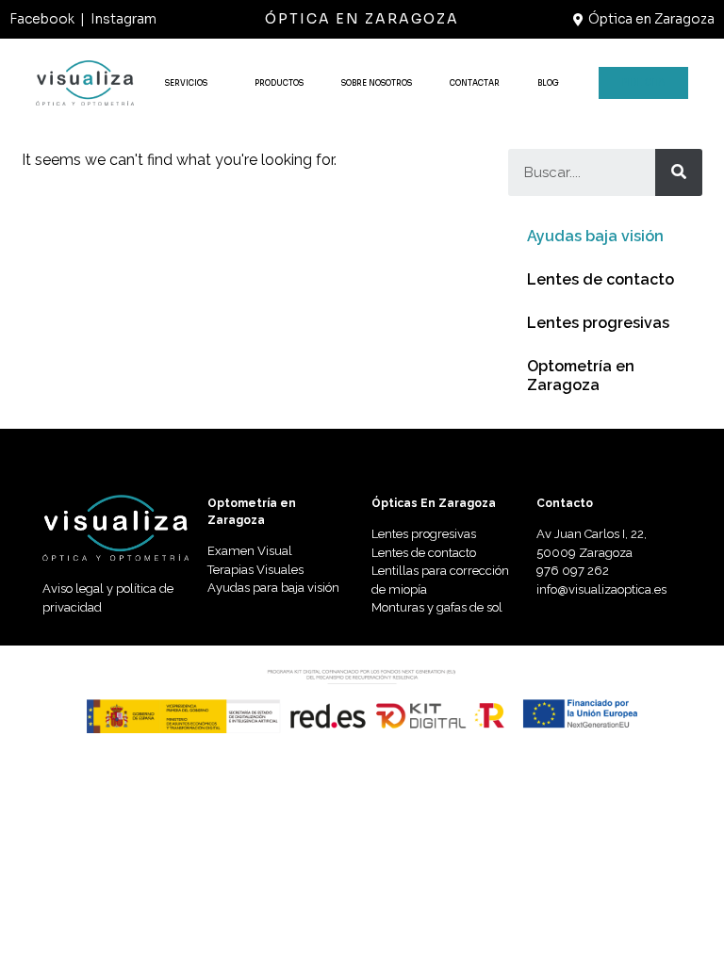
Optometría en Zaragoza (580, 375)
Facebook (41, 18)
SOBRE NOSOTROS (376, 83)
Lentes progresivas (598, 323)
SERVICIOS (186, 83)
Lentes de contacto (600, 279)
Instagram (123, 18)
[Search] (678, 172)
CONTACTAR (475, 83)
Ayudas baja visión (595, 236)
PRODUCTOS (279, 83)
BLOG (548, 83)
